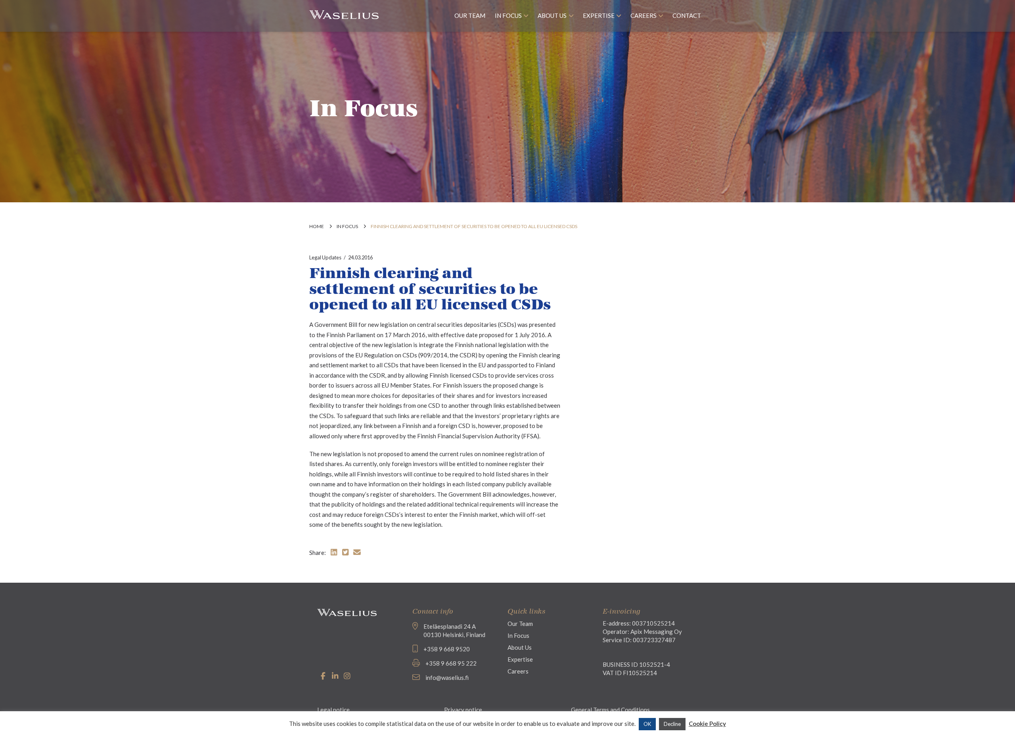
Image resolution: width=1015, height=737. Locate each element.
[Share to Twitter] (345, 552)
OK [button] (647, 724)
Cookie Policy (707, 723)
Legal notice (333, 709)
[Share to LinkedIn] (334, 552)
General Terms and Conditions (610, 709)
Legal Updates (325, 257)
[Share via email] (357, 552)
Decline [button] (672, 724)
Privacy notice (463, 709)
